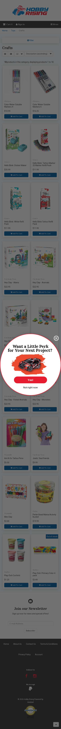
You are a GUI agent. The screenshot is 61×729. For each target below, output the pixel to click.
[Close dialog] (56, 338)
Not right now (30, 387)
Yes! (30, 379)
